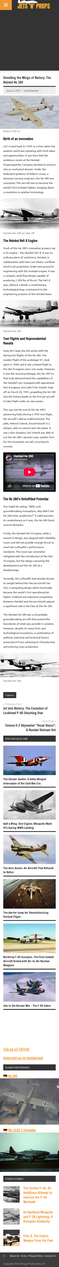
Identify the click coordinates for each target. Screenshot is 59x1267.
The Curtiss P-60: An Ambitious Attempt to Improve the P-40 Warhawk (37, 1195)
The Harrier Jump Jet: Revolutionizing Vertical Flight (26, 914)
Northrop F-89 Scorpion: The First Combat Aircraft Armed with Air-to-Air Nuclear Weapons (28, 961)
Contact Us (50, 1255)
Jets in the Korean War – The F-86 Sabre (27, 1005)
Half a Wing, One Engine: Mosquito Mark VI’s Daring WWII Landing (27, 825)
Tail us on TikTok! (16, 1049)
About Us (14, 1255)
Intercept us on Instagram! (23, 1057)
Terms (24, 1255)
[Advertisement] (29, 41)
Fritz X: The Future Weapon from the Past (38, 1238)
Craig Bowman (31, 90)
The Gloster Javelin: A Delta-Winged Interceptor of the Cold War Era (24, 781)
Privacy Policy (35, 1255)
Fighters (9, 695)
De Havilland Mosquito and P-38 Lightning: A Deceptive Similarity (38, 1217)
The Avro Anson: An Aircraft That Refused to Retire (28, 870)
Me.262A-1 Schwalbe (22, 1130)
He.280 (12, 1076)
